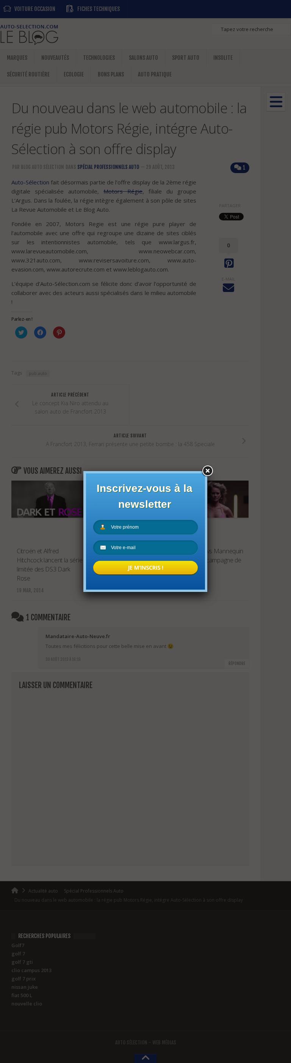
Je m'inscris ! (145, 567)
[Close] (207, 471)
